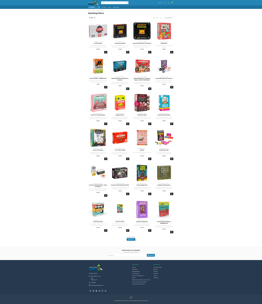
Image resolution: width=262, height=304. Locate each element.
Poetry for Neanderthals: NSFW (120, 185)
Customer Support (136, 273)
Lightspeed (136, 300)
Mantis (142, 150)
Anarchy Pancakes (120, 43)
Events (109, 7)
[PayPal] (131, 297)
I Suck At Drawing (98, 150)
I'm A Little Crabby (120, 150)
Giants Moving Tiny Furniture (164, 78)
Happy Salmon (120, 115)
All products (156, 277)
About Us (134, 267)
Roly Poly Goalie (98, 221)
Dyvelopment (145, 300)
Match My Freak (164, 150)
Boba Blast (164, 43)
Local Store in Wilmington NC (138, 275)
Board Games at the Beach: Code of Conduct (141, 279)
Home (89, 10)
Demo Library (116, 7)
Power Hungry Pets (142, 185)
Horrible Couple (141, 115)
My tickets (156, 271)
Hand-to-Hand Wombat (98, 115)
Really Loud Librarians (164, 185)
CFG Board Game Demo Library (138, 284)
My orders (156, 269)
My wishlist (156, 273)
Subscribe (151, 255)
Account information (158, 267)
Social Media (134, 269)
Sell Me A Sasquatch (142, 221)
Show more (130, 239)
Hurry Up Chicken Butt (164, 115)
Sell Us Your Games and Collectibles (139, 282)
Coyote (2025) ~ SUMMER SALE (98, 78)
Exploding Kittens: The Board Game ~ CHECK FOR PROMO (142, 79)
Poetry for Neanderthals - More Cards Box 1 (98, 185)
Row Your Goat (120, 221)
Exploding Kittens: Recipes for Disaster (120, 79)
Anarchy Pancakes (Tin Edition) (142, 43)
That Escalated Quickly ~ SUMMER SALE (164, 222)
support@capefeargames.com (97, 285)
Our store (104, 7)
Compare (155, 275)
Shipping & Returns (136, 271)
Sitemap (133, 277)
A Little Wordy (98, 43)
